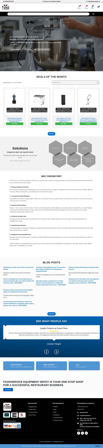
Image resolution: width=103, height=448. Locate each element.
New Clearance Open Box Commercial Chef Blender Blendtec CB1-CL (14, 120)
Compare (79, 8)
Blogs (55, 409)
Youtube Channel (58, 420)
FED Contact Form (83, 406)
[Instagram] (82, 433)
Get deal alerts (32, 52)
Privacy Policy (32, 409)
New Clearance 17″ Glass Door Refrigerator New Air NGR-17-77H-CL (63, 120)
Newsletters (57, 415)
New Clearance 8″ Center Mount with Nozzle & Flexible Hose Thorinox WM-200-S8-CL (88, 120)
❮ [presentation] (46, 352)
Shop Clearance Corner (17, 52)
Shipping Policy (33, 406)
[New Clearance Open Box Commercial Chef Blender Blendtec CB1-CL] (15, 99)
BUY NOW (14, 123)
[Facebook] (78, 433)
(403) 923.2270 (9, 1)
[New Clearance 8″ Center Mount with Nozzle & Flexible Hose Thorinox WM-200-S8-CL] (88, 99)
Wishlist (86, 8)
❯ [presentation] (57, 352)
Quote (92, 8)
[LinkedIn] (86, 433)
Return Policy (32, 415)
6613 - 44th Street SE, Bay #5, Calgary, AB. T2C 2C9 (88, 419)
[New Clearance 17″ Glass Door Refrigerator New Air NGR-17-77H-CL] (64, 99)
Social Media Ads (58, 417)
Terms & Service (33, 412)
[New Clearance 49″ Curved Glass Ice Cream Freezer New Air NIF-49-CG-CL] (39, 99)
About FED (81, 409)
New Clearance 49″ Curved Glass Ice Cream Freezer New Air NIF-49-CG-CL (39, 120)
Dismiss (97, 446)
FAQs (55, 412)
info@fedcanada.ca (94, 1)
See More (51, 133)
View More (51, 314)
